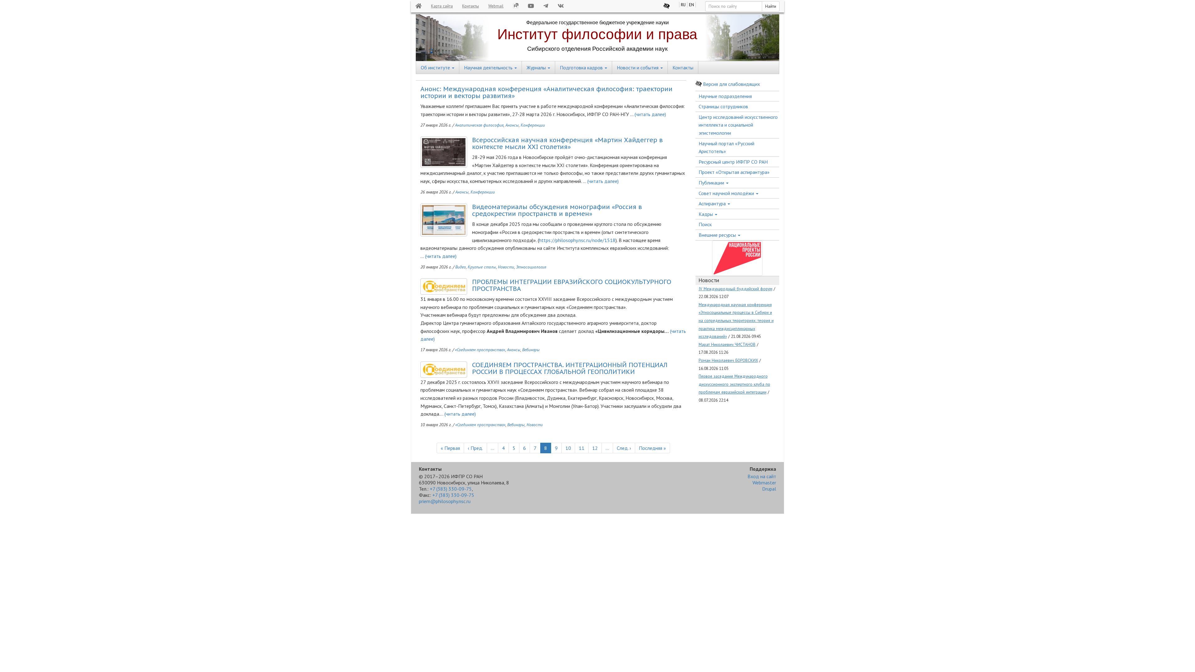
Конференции (533, 125)
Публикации (712, 183)
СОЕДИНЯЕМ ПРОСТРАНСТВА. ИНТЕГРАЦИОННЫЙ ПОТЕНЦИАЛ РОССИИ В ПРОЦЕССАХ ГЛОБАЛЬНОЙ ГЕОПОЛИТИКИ (570, 368)
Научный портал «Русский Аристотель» (726, 147)
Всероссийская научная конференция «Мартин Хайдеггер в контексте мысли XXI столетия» (567, 143)
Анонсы (512, 125)
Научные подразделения (725, 96)
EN (691, 4)
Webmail (496, 6)
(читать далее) (649, 114)
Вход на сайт (761, 476)
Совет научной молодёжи (727, 193)
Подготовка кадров (582, 67)
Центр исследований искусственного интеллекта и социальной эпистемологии (738, 125)
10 (570, 448)
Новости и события (638, 67)
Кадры (706, 214)
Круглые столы (482, 267)
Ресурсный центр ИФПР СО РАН (733, 162)
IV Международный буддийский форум (735, 289)
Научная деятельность (489, 67)
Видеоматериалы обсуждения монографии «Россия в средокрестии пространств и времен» (557, 210)
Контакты (470, 6)
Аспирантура (713, 203)
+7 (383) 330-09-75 (451, 489)
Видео (460, 267)
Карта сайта (442, 6)
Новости (506, 267)
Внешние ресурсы (718, 235)
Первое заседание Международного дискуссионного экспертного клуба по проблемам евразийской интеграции (734, 384)
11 (583, 448)
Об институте (436, 67)
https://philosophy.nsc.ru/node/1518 (577, 240)
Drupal (769, 489)
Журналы (537, 67)
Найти (770, 6)
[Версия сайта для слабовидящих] (666, 6)
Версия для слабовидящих (731, 84)
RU (683, 4)
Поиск (705, 224)
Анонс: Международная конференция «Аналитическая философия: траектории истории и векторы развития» (546, 92)
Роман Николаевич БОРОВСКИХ (728, 360)
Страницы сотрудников (723, 106)
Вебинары (531, 349)
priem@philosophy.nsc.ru (445, 501)
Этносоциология (531, 267)
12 (597, 448)
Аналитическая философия (479, 125)
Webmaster (764, 482)
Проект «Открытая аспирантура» (734, 172)
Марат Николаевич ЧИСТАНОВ (727, 344)
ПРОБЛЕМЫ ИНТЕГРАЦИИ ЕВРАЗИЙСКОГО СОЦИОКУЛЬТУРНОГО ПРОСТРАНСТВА (571, 285)
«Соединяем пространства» (480, 349)
